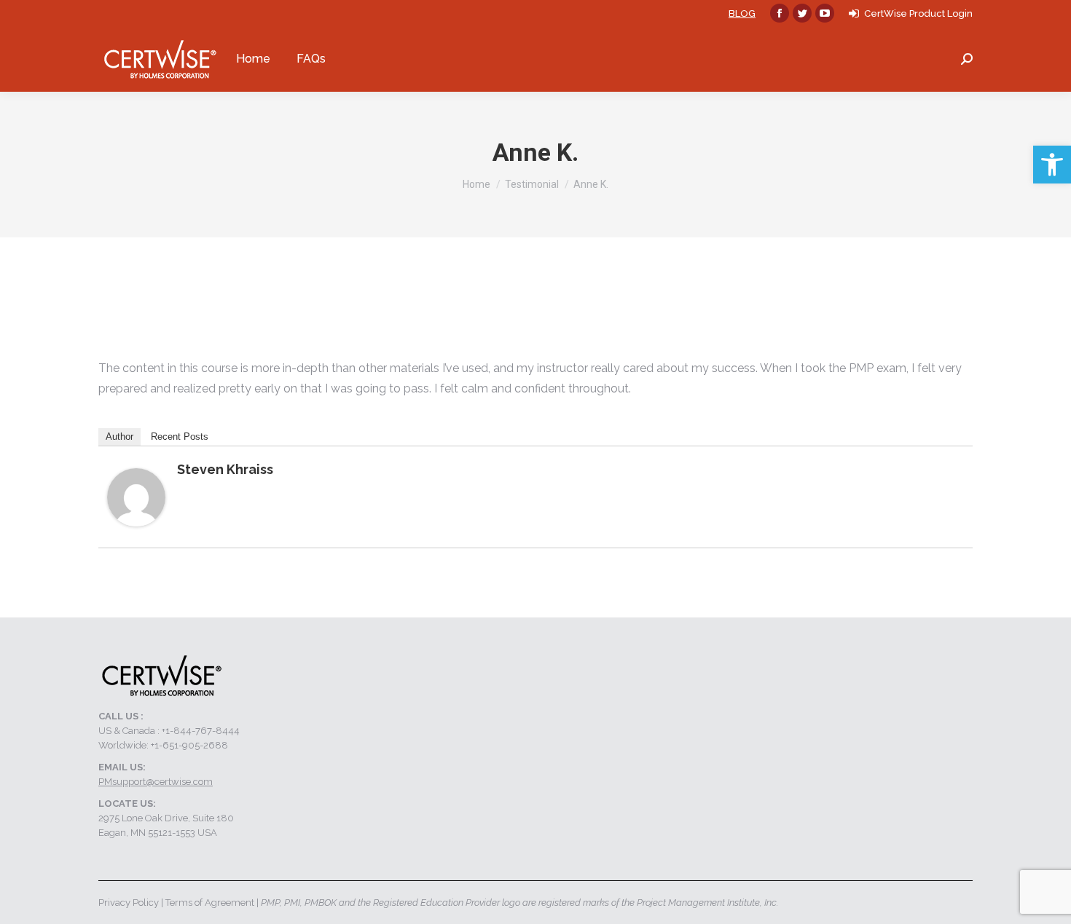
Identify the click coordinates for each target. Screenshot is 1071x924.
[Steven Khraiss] (136, 522)
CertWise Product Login (918, 13)
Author (119, 436)
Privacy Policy (128, 902)
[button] (1052, 164)
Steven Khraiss (225, 469)
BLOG (742, 13)
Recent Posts (179, 436)
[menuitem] (253, 59)
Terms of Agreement (209, 902)
